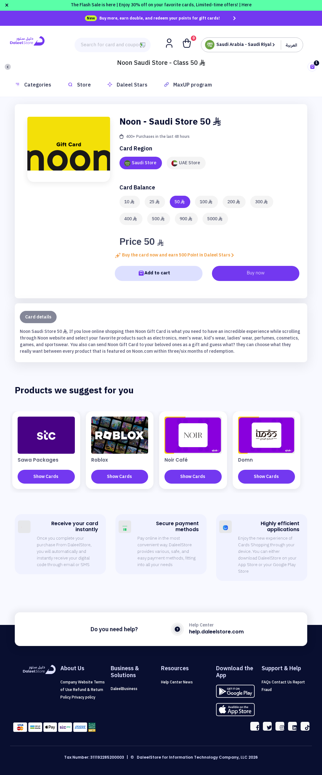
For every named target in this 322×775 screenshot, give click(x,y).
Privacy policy (83, 697)
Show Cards (45, 476)
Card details (38, 317)
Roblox (99, 460)
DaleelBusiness (124, 689)
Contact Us (282, 682)
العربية (291, 45)
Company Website (77, 682)
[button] (170, 43)
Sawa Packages (38, 460)
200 (231, 202)
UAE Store (189, 163)
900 (184, 219)
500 (156, 219)
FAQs (267, 682)
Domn (245, 460)
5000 (212, 219)
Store (84, 85)
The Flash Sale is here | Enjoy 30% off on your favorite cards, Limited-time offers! (161, 5)
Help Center (172, 682)
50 (177, 202)
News (188, 682)
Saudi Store (144, 163)
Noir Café (176, 460)
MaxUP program (192, 85)
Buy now (255, 272)
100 (204, 202)
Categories (38, 85)
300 (259, 202)
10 (127, 202)
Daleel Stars (132, 85)
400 (128, 219)
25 (152, 202)
